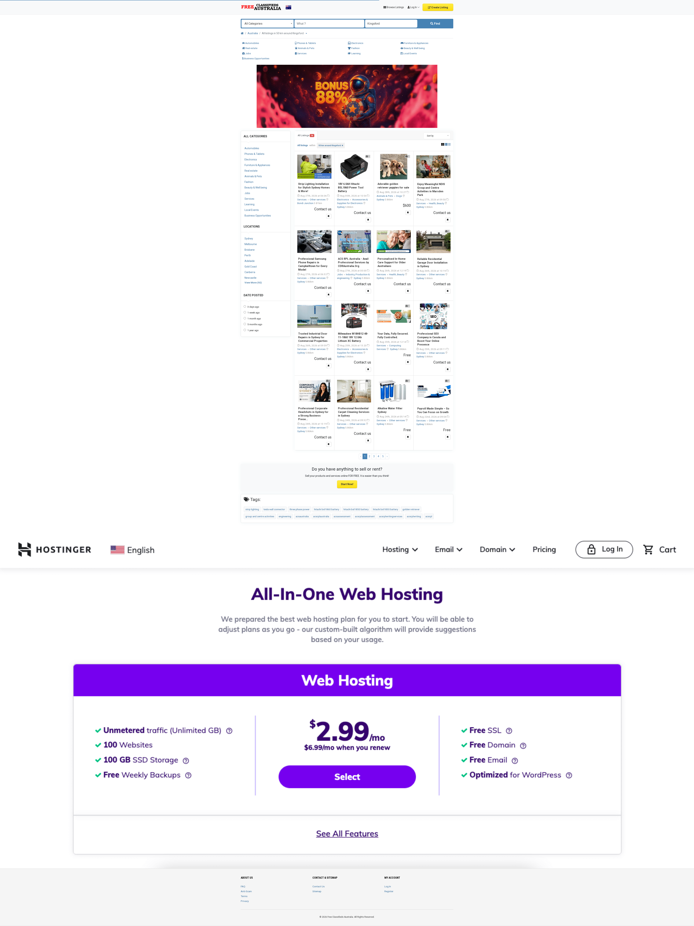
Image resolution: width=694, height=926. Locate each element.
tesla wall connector (274, 509)
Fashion (355, 48)
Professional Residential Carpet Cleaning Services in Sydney (353, 412)
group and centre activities (259, 516)
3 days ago (253, 306)
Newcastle (250, 277)
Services (302, 53)
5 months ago (254, 324)
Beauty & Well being (414, 48)
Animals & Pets (305, 48)
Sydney (249, 238)
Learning (356, 53)
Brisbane (250, 249)
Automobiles (252, 43)
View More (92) (253, 282)
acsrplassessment (365, 516)
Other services (318, 199)
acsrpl (428, 516)
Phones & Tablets (306, 43)
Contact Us (318, 886)
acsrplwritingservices (390, 516)
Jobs (248, 53)
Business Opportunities (256, 58)
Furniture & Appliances (416, 43)
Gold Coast (251, 266)
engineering (285, 516)
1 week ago (253, 312)
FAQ (243, 886)
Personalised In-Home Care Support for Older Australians (392, 262)
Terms (244, 896)
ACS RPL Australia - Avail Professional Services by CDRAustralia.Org (353, 262)
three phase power (300, 509)
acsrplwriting (414, 516)
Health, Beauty (437, 203)
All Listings (305, 135)
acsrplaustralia (321, 516)
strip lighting (252, 509)
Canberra (250, 272)
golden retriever (411, 509)
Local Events (410, 53)
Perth (248, 255)
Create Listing (439, 7)
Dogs (399, 195)
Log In (387, 886)
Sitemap (316, 891)
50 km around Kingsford (330, 145)
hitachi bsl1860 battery (326, 509)
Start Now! (347, 484)
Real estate (251, 48)
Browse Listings (395, 7)
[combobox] (267, 24)
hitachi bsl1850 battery (356, 509)
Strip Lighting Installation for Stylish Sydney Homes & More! (314, 187)
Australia (253, 33)
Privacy (245, 901)
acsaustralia (302, 516)
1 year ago (253, 330)
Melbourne (251, 244)
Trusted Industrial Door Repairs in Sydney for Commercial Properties (312, 337)
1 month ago (254, 318)
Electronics (357, 43)
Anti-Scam (246, 891)
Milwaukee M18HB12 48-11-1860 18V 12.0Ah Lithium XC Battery (353, 337)
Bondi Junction (305, 203)
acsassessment (342, 516)
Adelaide (250, 261)
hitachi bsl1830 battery (385, 509)
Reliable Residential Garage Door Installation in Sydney (432, 263)
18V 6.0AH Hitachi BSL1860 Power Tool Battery (350, 187)
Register (388, 891)
